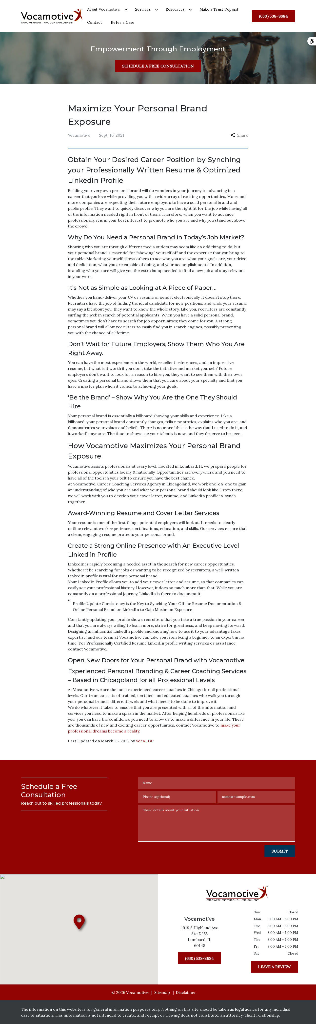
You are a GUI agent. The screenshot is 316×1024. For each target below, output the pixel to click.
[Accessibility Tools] (311, 41)
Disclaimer (186, 992)
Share (242, 135)
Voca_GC (145, 740)
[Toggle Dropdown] (126, 10)
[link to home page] (52, 15)
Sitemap (162, 992)
